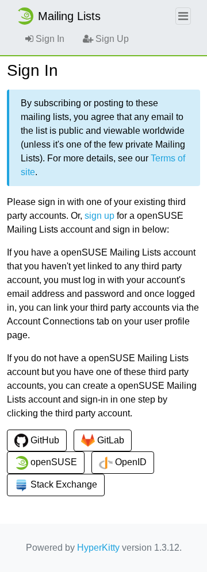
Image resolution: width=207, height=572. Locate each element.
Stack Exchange (62, 484)
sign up (99, 216)
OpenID (130, 462)
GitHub (43, 440)
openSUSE (52, 462)
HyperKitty (98, 547)
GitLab (109, 440)
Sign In (48, 39)
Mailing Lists (69, 16)
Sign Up (111, 39)
